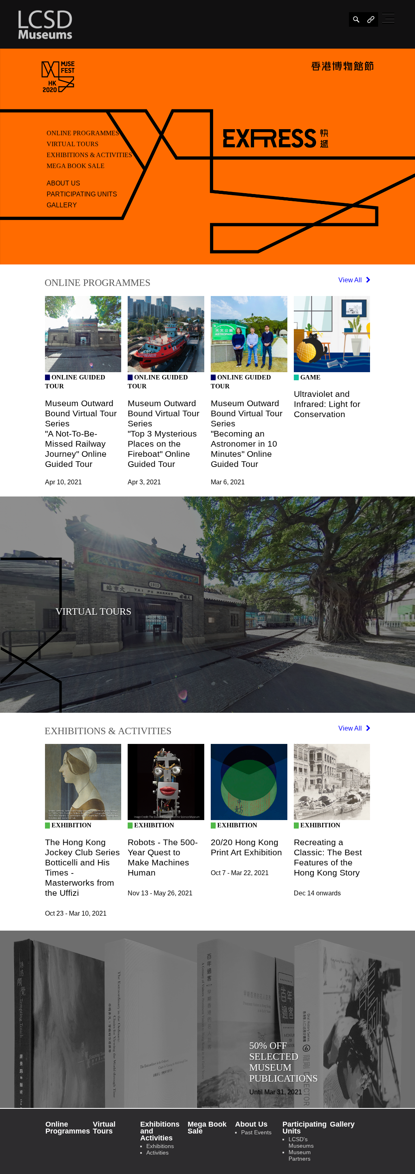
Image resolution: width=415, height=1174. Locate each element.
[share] (356, 19)
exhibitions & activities (89, 154)
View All (351, 280)
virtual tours (72, 144)
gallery (62, 205)
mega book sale (76, 165)
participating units (82, 194)
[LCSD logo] (45, 24)
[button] (389, 18)
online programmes (83, 133)
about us (63, 183)
